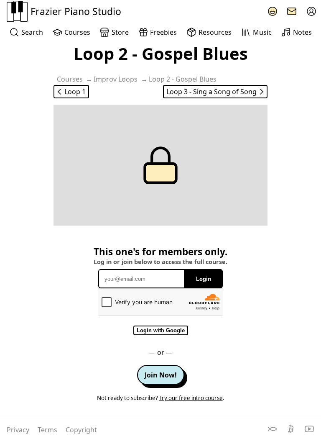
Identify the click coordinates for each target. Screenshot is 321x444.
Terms (48, 429)
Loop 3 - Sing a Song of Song (211, 91)
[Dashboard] (311, 11)
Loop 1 (75, 91)
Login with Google (161, 330)
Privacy (19, 429)
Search (32, 32)
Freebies (163, 32)
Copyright (81, 429)
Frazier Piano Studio (76, 11)
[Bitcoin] (292, 431)
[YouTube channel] (309, 431)
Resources (215, 32)
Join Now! (161, 375)
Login (203, 279)
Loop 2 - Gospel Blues (183, 79)
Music (262, 32)
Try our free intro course (191, 398)
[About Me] (273, 11)
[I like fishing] (273, 431)
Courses (77, 32)
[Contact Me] (292, 11)
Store (120, 32)
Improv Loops (116, 79)
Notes (302, 32)
